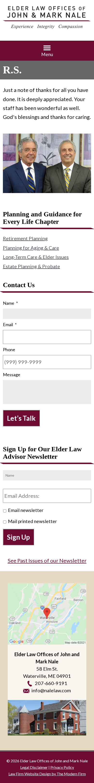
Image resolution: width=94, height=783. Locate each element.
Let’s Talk (21, 418)
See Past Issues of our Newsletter (47, 560)
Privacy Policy (62, 767)
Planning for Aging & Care (31, 248)
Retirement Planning (25, 238)
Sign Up (18, 537)
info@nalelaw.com (51, 690)
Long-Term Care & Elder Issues (36, 257)
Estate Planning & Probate (31, 266)
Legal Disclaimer (34, 767)
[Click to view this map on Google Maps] (47, 614)
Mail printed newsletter (32, 521)
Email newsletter (25, 510)
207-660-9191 (51, 683)
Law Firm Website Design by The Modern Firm (47, 773)
